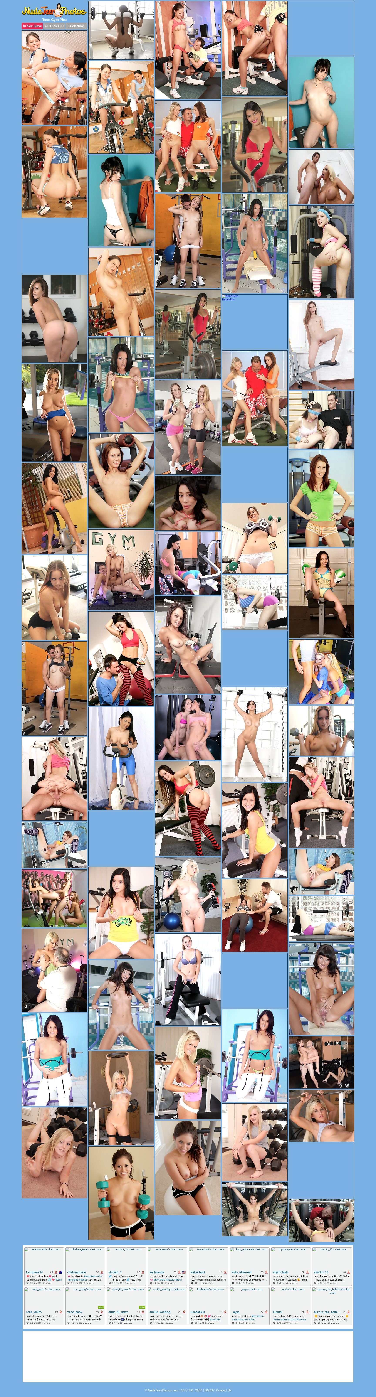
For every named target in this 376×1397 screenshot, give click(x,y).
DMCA (209, 1390)
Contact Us (223, 1390)
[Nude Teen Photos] (54, 10)
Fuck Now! (76, 26)
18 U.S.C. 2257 (191, 1390)
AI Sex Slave (32, 26)
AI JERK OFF (54, 26)
